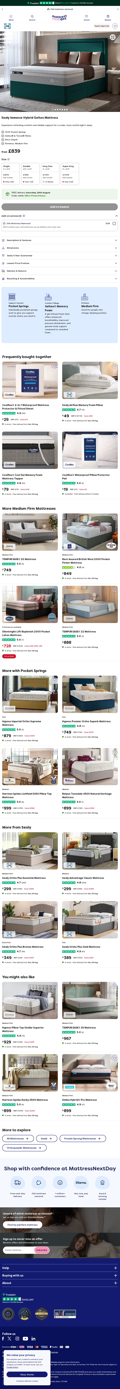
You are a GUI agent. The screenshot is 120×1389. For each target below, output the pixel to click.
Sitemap (54, 1352)
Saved (86, 20)
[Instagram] (19, 1338)
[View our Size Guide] (8, 159)
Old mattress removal (61, 9)
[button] (113, 37)
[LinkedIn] (35, 1338)
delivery (54, 1362)
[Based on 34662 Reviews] (18, 1297)
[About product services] (24, 216)
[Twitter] (11, 1338)
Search (32, 20)
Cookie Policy (12, 1367)
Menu (11, 20)
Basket (108, 20)
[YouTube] (27, 1338)
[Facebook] (4, 1338)
